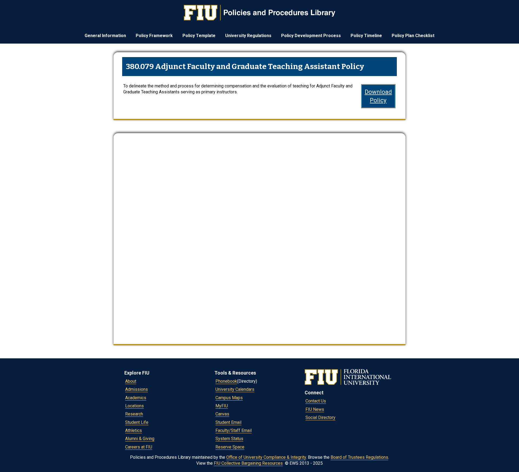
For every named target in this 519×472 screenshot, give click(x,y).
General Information (105, 35)
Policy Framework (154, 35)
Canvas (222, 414)
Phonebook (226, 381)
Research (134, 414)
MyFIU (221, 405)
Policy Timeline (366, 35)
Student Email (228, 422)
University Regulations (248, 35)
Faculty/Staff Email (233, 430)
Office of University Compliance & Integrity (266, 457)
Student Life (136, 422)
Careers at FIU (138, 447)
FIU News (314, 409)
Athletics (133, 430)
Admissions (136, 389)
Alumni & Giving (139, 438)
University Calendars (234, 389)
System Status (229, 438)
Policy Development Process (311, 35)
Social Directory (320, 417)
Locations (134, 405)
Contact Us (315, 401)
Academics (135, 397)
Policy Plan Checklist (413, 35)
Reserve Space (229, 447)
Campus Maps (229, 397)
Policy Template (198, 35)
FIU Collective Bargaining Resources (248, 463)
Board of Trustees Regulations (359, 457)
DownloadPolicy (378, 96)
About (130, 381)
